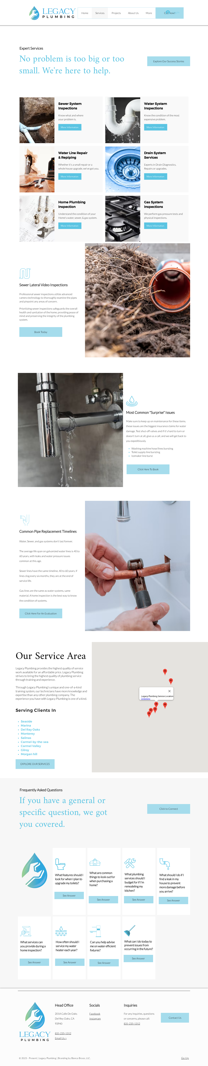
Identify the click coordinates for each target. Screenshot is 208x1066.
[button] (69, 127)
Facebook (94, 1013)
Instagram (95, 1018)
